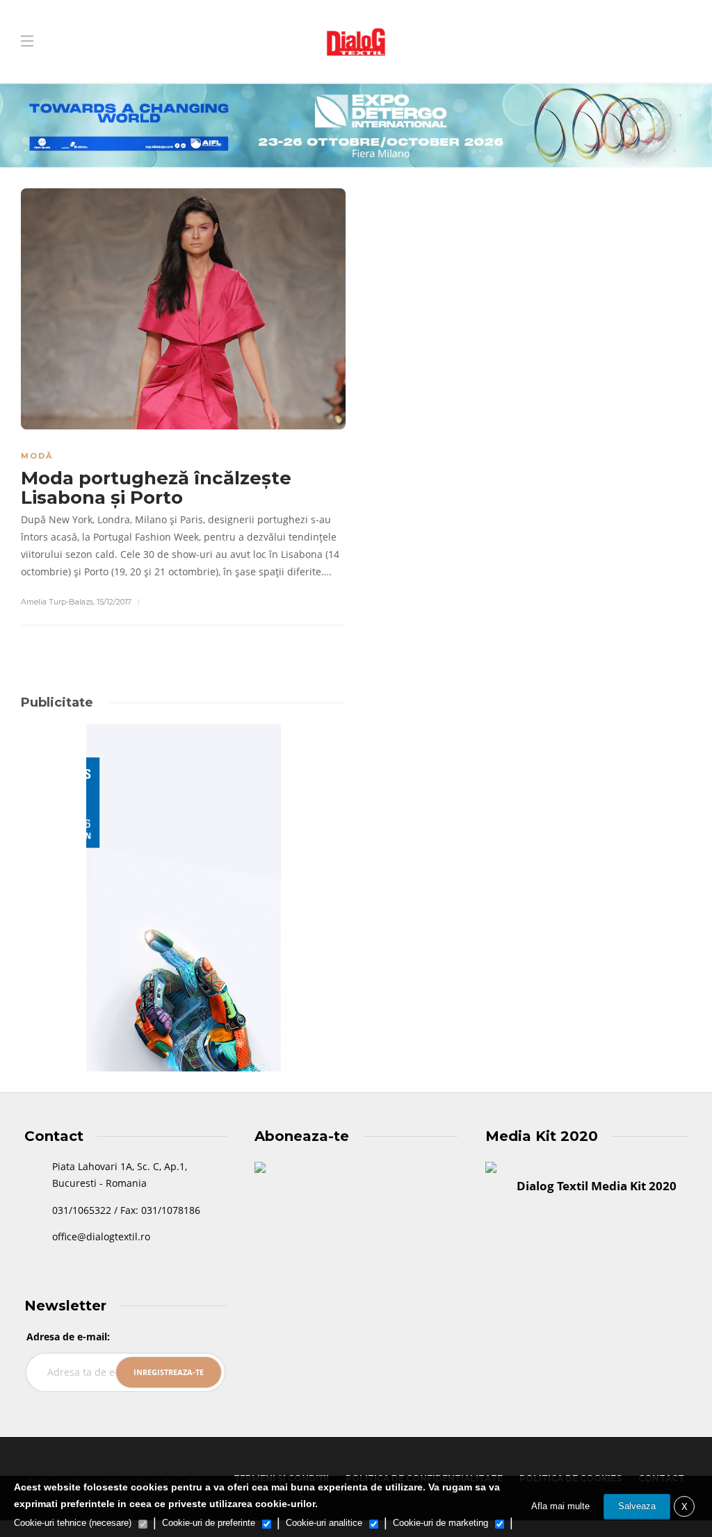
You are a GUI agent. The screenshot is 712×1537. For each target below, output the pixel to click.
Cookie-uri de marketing (440, 1523)
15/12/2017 (114, 602)
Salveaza (637, 1506)
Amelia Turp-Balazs (57, 602)
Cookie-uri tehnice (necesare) (72, 1523)
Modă (37, 456)
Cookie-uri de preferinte (208, 1523)
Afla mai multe (560, 1506)
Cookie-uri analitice (324, 1523)
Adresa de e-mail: (68, 1336)
